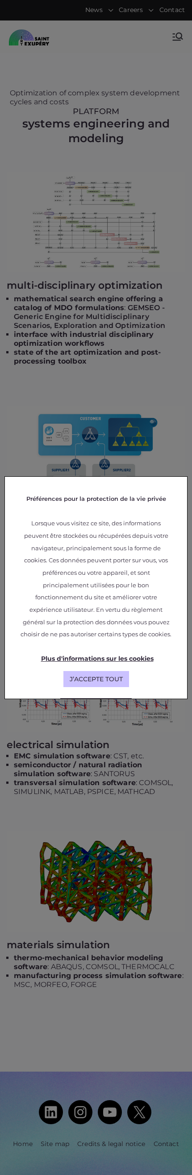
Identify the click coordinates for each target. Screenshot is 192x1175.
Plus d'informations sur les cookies (97, 659)
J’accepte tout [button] (96, 679)
